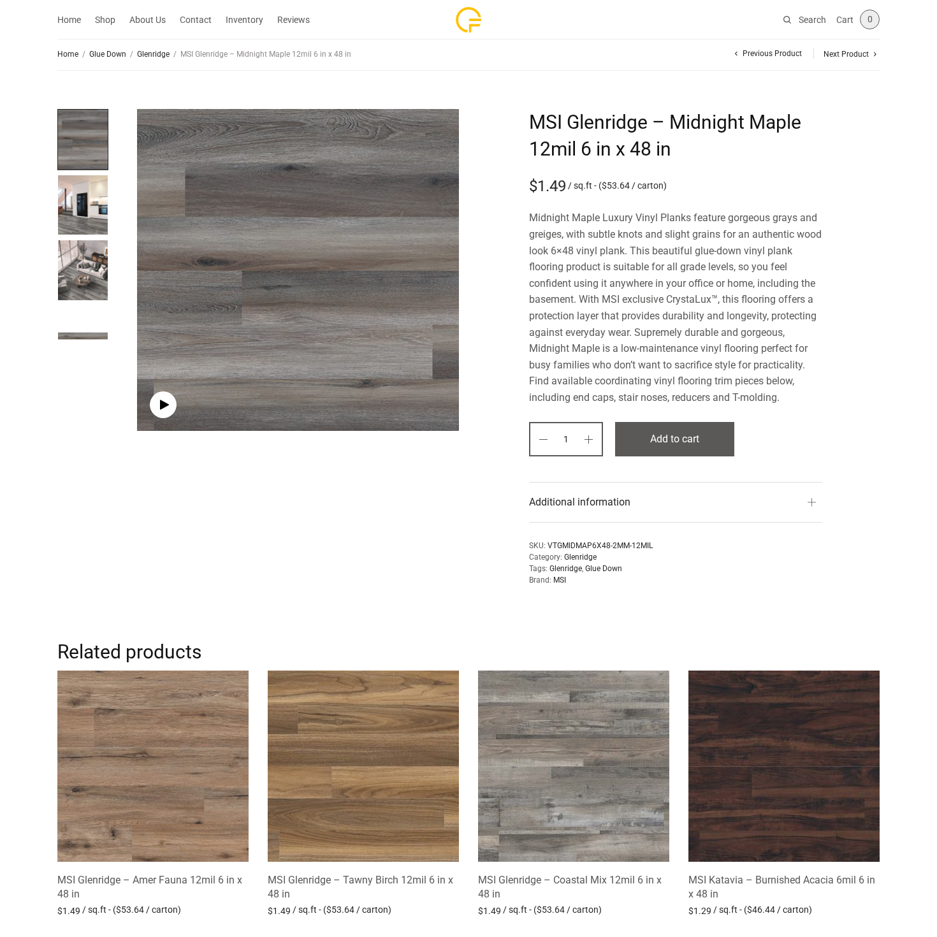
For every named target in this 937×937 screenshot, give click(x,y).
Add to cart (674, 439)
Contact (196, 20)
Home (69, 20)
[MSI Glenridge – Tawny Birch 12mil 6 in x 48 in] (363, 766)
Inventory (244, 20)
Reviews (293, 20)
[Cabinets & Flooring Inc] (468, 20)
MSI (559, 580)
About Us (147, 20)
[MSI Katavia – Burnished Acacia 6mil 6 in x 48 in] (784, 766)
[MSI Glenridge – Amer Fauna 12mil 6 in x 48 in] (153, 766)
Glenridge (153, 54)
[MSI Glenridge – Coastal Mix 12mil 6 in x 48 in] (573, 766)
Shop (105, 20)
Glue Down (107, 54)
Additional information (579, 502)
